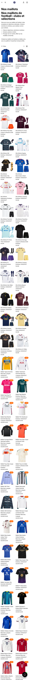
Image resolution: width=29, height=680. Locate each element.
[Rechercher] (5, 2)
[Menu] (2, 2)
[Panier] (27, 2)
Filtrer (4, 46)
